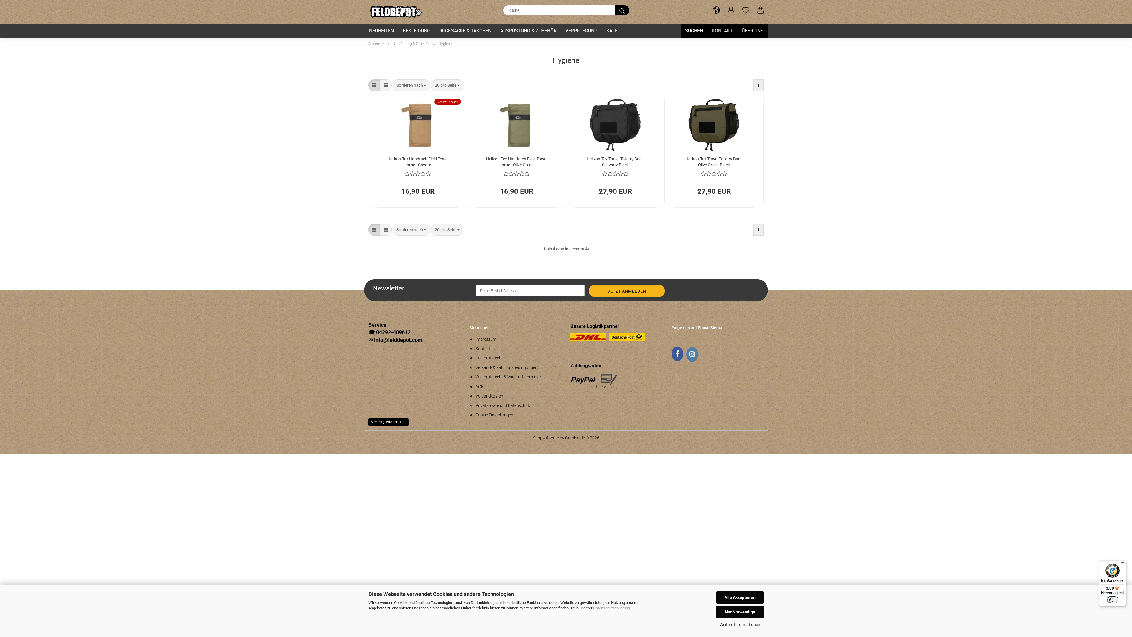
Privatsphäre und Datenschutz (503, 405)
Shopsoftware (546, 438)
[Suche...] (622, 10)
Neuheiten (381, 31)
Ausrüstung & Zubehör (528, 31)
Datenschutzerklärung (611, 608)
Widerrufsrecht (489, 358)
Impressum (485, 339)
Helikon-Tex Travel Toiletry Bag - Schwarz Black (615, 161)
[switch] (1112, 599)
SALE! (612, 31)
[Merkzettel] (745, 10)
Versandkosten (489, 396)
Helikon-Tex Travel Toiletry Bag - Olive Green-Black (714, 161)
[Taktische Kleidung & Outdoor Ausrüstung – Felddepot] (397, 12)
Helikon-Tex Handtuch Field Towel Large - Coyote (417, 161)
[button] (716, 10)
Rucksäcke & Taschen (465, 31)
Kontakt (722, 31)
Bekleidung (416, 31)
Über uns (753, 31)
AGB (479, 386)
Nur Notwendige (740, 612)
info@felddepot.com (398, 340)
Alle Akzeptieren (740, 597)
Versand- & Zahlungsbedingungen (506, 367)
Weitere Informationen (740, 624)
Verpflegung (581, 31)
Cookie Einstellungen (494, 415)
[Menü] (1122, 563)
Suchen (694, 31)
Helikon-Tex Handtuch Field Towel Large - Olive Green (516, 161)
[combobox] (411, 85)
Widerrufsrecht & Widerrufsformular (508, 377)
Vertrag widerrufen (388, 422)
